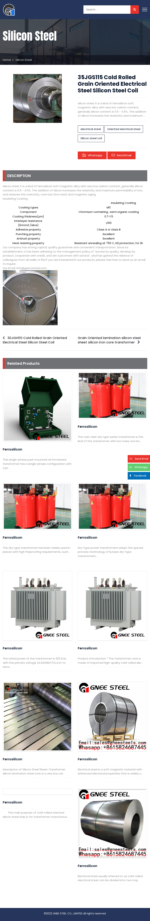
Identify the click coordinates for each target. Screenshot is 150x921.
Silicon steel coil (91, 138)
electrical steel (90, 129)
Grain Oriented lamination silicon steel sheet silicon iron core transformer (109, 340)
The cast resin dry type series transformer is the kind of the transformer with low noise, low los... (110, 439)
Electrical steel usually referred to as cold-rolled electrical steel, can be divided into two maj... (110, 878)
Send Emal (141, 459)
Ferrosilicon (12, 449)
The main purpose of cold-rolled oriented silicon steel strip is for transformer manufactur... (36, 815)
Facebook (140, 475)
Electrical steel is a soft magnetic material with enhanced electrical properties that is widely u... (110, 771)
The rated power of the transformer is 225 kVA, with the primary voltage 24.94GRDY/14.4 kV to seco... (34, 663)
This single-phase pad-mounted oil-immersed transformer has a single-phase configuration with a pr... (37, 464)
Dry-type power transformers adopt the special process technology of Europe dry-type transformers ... (110, 552)
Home (7, 60)
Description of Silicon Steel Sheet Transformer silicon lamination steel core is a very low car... (34, 771)
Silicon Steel (24, 60)
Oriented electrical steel (123, 129)
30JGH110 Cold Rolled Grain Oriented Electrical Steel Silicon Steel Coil (35, 340)
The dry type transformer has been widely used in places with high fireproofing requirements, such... (36, 550)
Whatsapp (95, 155)
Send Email (124, 155)
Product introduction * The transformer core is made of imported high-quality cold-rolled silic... (110, 661)
